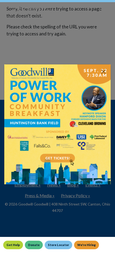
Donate (34, 245)
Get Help (13, 245)
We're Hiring (86, 245)
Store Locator (58, 245)
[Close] (103, 71)
